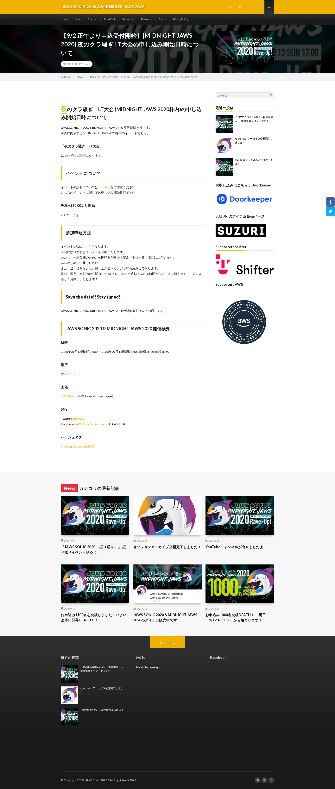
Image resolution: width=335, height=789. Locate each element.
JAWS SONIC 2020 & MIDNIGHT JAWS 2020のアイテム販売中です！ (165, 617)
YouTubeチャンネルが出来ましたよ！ (236, 547)
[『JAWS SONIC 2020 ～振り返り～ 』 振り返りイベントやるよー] (224, 124)
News (78, 19)
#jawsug (66, 446)
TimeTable (110, 19)
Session (93, 19)
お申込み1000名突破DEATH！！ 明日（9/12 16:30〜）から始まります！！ (235, 617)
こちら (106, 187)
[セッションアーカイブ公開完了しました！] (224, 145)
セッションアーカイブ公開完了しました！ (167, 547)
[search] (271, 95)
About (162, 19)
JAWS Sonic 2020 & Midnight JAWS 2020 (111, 780)
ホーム (65, 19)
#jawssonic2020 (83, 446)
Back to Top (167, 643)
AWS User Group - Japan (92, 424)
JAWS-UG (68, 396)
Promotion (128, 19)
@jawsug (78, 418)
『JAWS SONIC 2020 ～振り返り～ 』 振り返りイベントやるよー (93, 549)
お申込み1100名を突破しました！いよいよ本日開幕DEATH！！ (93, 617)
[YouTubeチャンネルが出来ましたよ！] (224, 167)
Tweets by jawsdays (148, 667)
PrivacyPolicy (180, 19)
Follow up (147, 19)
